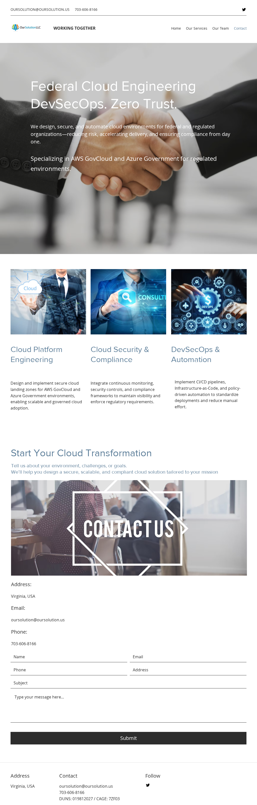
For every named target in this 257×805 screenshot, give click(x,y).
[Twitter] (243, 9)
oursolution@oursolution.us (38, 620)
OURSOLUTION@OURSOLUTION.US (40, 9)
